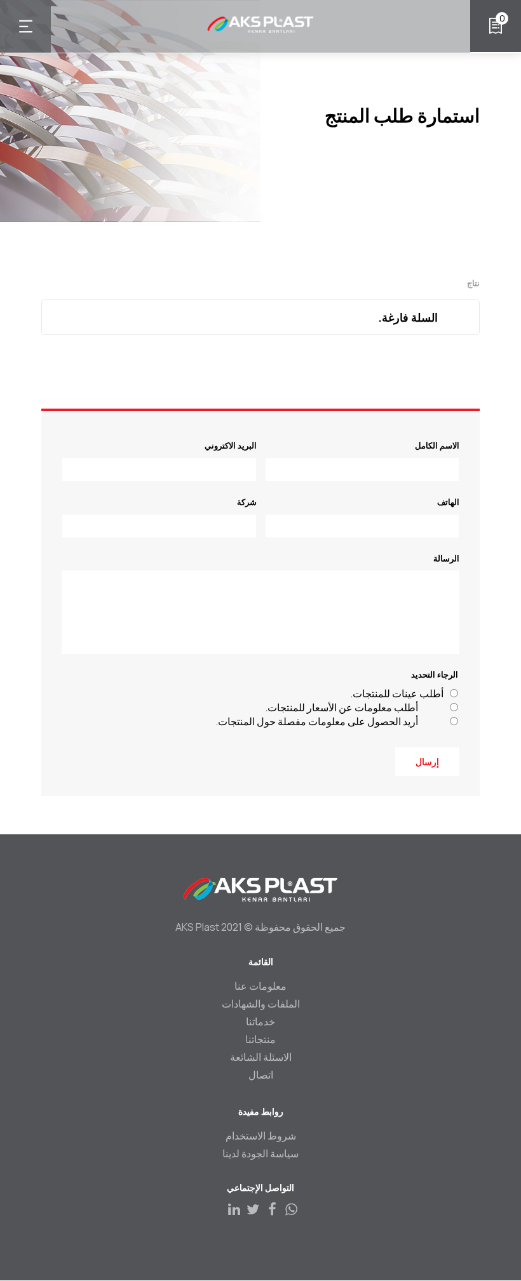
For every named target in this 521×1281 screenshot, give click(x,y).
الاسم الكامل (437, 445)
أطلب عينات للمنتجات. (396, 693)
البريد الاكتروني (231, 445)
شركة (247, 502)
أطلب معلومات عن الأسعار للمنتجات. (341, 707)
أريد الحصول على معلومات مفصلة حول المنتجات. (316, 721)
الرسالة (446, 558)
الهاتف (448, 502)
